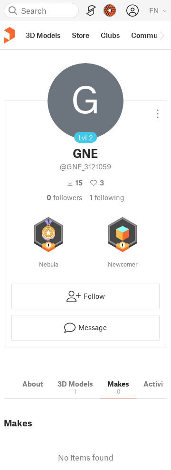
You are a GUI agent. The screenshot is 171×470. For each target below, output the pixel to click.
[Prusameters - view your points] (110, 10)
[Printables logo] (9, 35)
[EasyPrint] (91, 10)
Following (107, 197)
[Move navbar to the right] (161, 35)
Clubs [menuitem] (110, 35)
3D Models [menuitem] (43, 35)
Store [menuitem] (80, 35)
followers (64, 197)
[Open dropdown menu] (157, 110)
